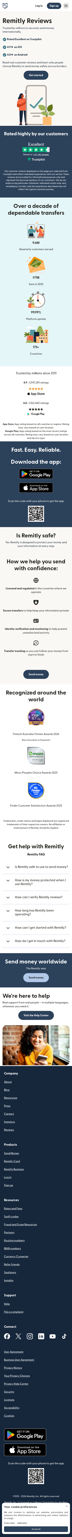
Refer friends (12, 1264)
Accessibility (11, 1408)
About (8, 1082)
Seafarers (10, 1272)
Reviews (9, 1130)
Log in (39, 5)
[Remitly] (5, 6)
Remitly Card (12, 1161)
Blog (7, 1090)
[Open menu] (66, 5)
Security (9, 1392)
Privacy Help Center (16, 1384)
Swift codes (11, 1216)
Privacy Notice (13, 1368)
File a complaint (13, 1312)
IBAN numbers (12, 1248)
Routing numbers (14, 1240)
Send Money (11, 1153)
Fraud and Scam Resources (20, 1224)
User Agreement (13, 1352)
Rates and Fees (13, 1208)
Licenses (9, 1400)
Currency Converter (16, 1256)
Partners (9, 1232)
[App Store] (36, 488)
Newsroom (10, 1098)
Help (7, 1304)
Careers (9, 1114)
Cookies (9, 1416)
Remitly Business (14, 1169)
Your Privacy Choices (17, 1376)
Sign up (54, 5)
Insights (8, 1280)
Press (7, 1106)
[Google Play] (36, 474)
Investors (9, 1122)
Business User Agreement (19, 1360)
